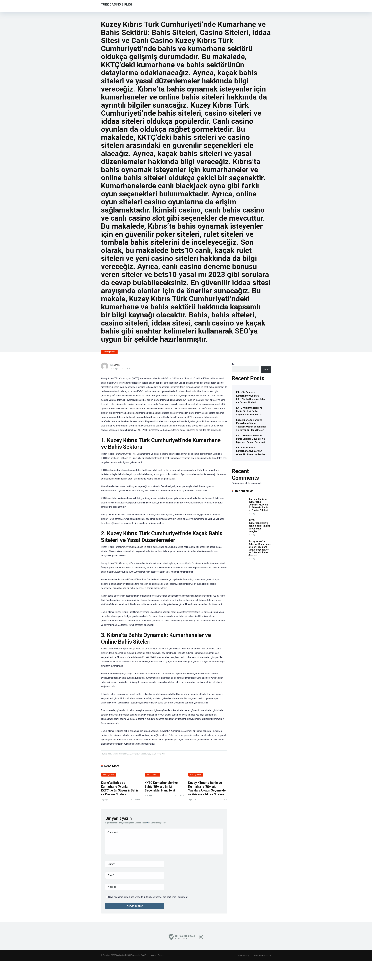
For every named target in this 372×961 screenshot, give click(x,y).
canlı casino (123, 754)
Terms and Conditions (262, 955)
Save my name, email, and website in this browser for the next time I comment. (148, 897)
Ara (233, 364)
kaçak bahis (156, 754)
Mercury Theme (157, 955)
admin (116, 365)
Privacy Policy (243, 955)
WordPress (145, 955)
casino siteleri (134, 754)
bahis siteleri (113, 754)
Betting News (109, 352)
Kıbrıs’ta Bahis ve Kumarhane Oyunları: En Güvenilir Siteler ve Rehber (251, 451)
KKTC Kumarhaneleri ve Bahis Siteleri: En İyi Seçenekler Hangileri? (161, 786)
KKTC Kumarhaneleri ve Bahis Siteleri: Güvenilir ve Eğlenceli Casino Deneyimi (250, 439)
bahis (104, 754)
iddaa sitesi (145, 754)
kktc (163, 754)
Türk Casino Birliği (116, 4)
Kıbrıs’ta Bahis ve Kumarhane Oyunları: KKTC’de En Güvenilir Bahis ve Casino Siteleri (120, 788)
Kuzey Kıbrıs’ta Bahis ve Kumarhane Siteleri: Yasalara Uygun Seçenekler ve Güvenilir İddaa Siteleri (207, 788)
